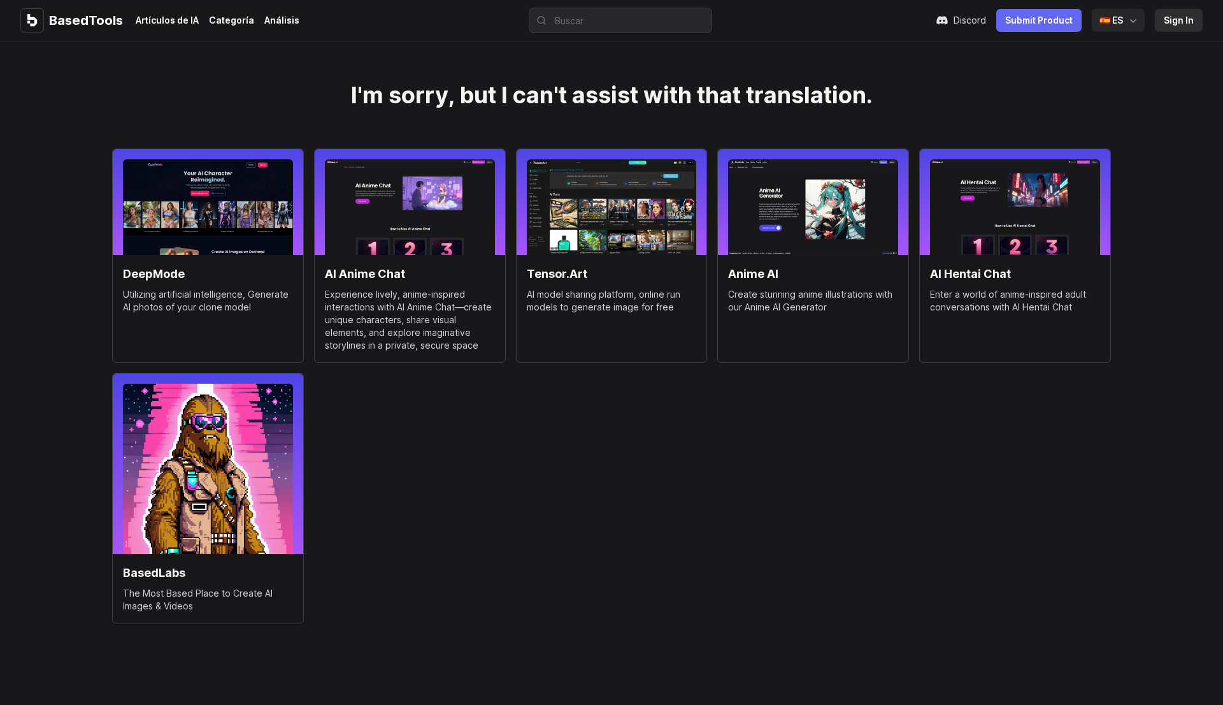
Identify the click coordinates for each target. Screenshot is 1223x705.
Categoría (231, 20)
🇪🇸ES (1111, 20)
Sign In (1179, 20)
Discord (970, 20)
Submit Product (1039, 20)
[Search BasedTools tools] (538, 20)
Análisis (281, 20)
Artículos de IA (167, 20)
